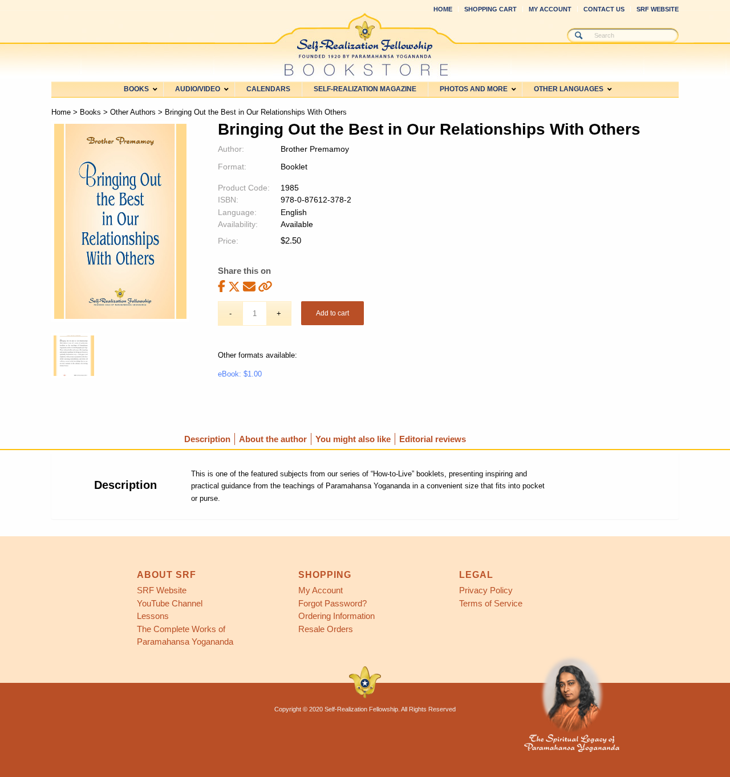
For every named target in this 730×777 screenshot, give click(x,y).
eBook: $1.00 (240, 374)
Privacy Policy (486, 590)
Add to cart (332, 313)
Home (442, 9)
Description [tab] (207, 439)
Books (90, 112)
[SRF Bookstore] (365, 44)
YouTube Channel (169, 603)
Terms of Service (490, 603)
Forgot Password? (332, 603)
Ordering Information (336, 616)
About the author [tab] (273, 439)
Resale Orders (325, 629)
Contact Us (603, 9)
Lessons (153, 616)
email (249, 286)
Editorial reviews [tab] (432, 439)
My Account (550, 9)
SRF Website (657, 9)
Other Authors (133, 112)
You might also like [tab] (353, 439)
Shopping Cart (490, 9)
